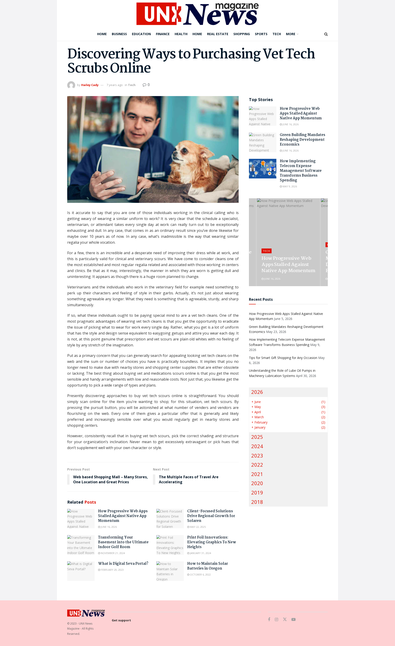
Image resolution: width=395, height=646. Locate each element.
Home (102, 34)
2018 (257, 502)
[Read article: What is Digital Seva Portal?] (81, 571)
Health (181, 34)
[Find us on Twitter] (285, 619)
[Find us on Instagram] (276, 619)
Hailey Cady (90, 85)
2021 (257, 474)
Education (141, 34)
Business (119, 34)
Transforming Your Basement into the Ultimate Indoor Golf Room (123, 542)
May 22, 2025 (197, 526)
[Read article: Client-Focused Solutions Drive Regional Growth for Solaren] (170, 518)
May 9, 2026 (289, 186)
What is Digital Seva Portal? (123, 564)
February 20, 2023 (112, 569)
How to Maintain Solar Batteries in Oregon (207, 566)
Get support (121, 620)
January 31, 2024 (200, 553)
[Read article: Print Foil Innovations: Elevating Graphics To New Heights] (170, 545)
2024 (257, 446)
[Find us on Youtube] (293, 619)
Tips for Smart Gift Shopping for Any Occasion (283, 358)
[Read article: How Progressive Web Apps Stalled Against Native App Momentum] (81, 518)
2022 (257, 464)
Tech (276, 34)
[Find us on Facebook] (269, 619)
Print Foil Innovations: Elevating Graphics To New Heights (211, 542)
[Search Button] (326, 34)
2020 (257, 483)
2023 (257, 455)
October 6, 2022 (200, 574)
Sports (261, 34)
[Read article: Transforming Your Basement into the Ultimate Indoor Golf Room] (81, 545)
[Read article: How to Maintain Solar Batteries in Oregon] (170, 571)
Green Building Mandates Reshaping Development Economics (302, 139)
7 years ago (115, 85)
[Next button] (324, 242)
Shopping (241, 34)
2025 (257, 437)
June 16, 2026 (108, 526)
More (290, 34)
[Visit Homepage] (197, 13)
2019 (257, 492)
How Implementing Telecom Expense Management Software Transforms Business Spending (301, 170)
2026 (257, 392)
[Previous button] (252, 242)
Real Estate (217, 34)
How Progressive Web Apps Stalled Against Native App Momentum (123, 516)
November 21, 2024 (112, 553)
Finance (163, 34)
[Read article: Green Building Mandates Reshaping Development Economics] (262, 142)
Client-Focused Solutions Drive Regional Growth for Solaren (211, 516)
